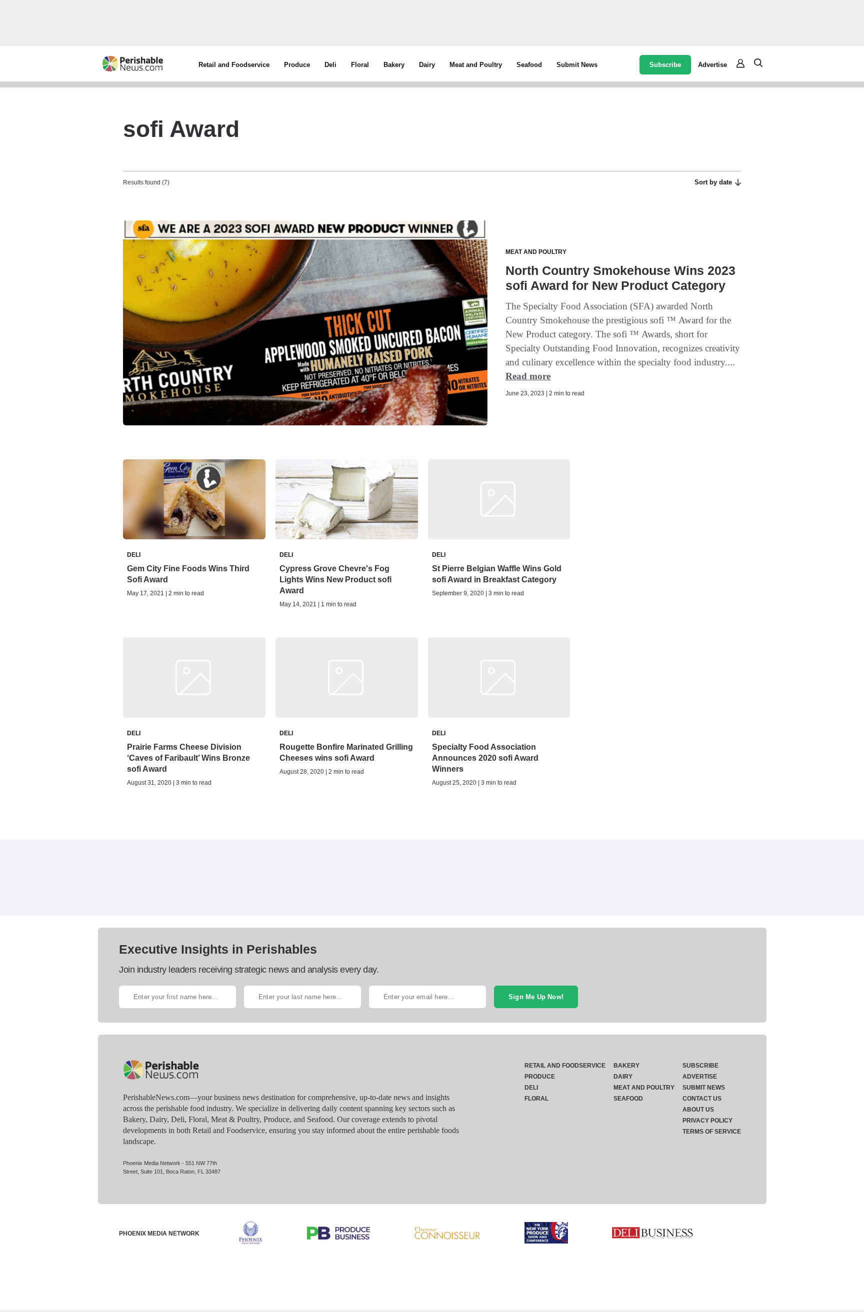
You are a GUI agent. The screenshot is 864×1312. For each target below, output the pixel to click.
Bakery (394, 64)
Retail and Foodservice (234, 64)
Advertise (712, 64)
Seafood (529, 64)
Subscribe (665, 64)
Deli (330, 64)
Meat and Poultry (476, 64)
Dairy (427, 64)
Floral (360, 64)
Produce (297, 64)
